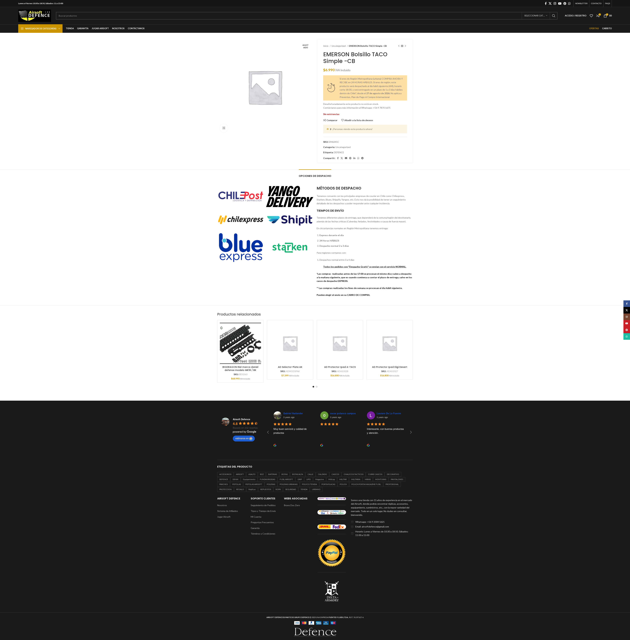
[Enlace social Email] (346, 158)
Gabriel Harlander (293, 413)
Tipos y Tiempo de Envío (263, 511)
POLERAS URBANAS (288, 484)
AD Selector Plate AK (290, 367)
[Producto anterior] (398, 46)
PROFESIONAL (392, 484)
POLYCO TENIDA (309, 484)
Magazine (319, 479)
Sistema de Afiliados (227, 511)
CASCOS (335, 474)
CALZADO (322, 474)
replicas (252, 489)
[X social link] (550, 3)
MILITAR (343, 479)
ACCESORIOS (225, 474)
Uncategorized (339, 46)
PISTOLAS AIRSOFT (253, 484)
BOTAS (285, 474)
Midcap (331, 479)
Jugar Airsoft (224, 516)
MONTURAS (380, 479)
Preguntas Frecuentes (262, 522)
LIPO (308, 479)
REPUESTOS (265, 489)
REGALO (240, 489)
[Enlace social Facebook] (546, 3)
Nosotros (222, 505)
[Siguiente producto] (405, 46)
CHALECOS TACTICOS (353, 474)
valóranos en (242, 438)
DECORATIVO (393, 474)
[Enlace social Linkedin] (354, 158)
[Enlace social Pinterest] (564, 3)
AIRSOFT (240, 474)
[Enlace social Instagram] (555, 3)
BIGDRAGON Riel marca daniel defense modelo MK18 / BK (240, 368)
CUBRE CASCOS (375, 474)
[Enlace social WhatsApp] (569, 3)
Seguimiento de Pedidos (263, 505)
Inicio (326, 46)
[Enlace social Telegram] (362, 158)
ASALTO (251, 474)
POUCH (343, 484)
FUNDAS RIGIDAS (267, 479)
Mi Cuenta (256, 516)
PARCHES (223, 484)
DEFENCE (339, 152)
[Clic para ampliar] (224, 128)
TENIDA (304, 489)
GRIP (300, 479)
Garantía (255, 528)
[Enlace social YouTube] (559, 3)
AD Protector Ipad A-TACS (340, 367)
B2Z (262, 474)
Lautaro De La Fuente (389, 413)
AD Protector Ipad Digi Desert (389, 367)
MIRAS (368, 479)
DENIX (235, 479)
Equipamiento (249, 479)
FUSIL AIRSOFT (286, 479)
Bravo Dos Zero (292, 505)
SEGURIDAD (290, 489)
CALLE (310, 474)
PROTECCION (225, 489)
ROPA (278, 489)
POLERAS (271, 484)
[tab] (315, 174)
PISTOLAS (236, 484)
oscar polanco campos (343, 413)
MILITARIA (355, 479)
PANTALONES (397, 479)
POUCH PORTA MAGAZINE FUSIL (366, 484)
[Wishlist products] (591, 15)
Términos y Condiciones (263, 533)
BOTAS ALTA (297, 474)
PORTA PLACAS (328, 484)
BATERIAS (272, 474)
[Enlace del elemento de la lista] (382, 522)
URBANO (316, 489)
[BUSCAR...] (553, 16)
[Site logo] (34, 15)
